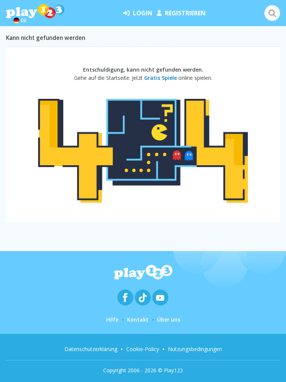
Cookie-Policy (142, 349)
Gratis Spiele (160, 77)
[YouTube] (160, 297)
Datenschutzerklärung (90, 349)
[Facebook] (125, 297)
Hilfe (112, 319)
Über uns (168, 319)
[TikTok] (143, 297)
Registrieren (185, 13)
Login (142, 13)
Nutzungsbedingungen (195, 349)
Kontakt (138, 319)
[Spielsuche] (272, 13)
